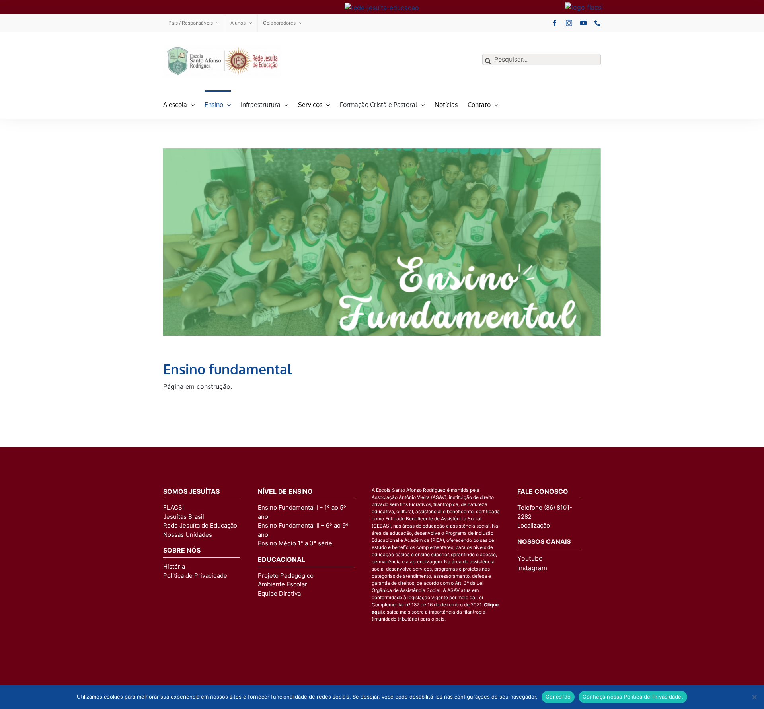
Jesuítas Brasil (183, 516)
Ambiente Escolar (282, 584)
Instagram (532, 568)
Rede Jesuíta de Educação (200, 525)
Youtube (529, 558)
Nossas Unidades (187, 534)
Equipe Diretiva (279, 593)
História (174, 566)
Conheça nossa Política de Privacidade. (633, 696)
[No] (754, 697)
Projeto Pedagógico (286, 575)
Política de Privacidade (195, 575)
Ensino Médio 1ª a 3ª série (295, 543)
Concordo (558, 696)
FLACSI (173, 507)
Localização (533, 525)
